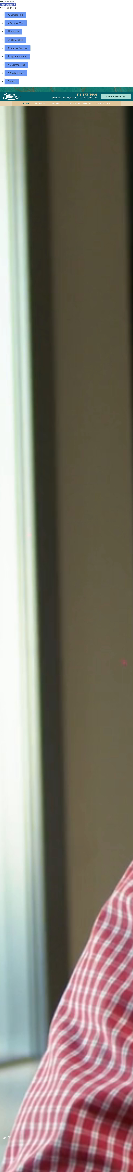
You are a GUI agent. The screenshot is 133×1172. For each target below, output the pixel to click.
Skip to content (7, 1)
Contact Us (103, 103)
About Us (40, 103)
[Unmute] (9, 1137)
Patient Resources (79, 103)
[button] (8, 4)
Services (57, 103)
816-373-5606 (86, 94)
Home (26, 103)
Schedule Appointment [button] (116, 97)
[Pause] (4, 1137)
